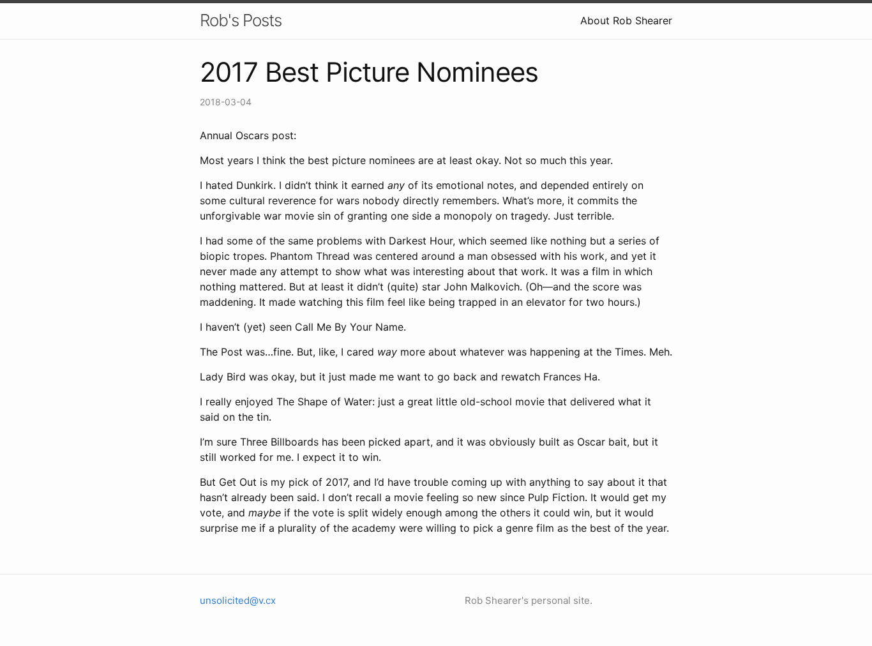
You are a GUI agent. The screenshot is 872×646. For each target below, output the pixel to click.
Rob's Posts (241, 20)
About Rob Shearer (626, 20)
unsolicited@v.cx (238, 600)
